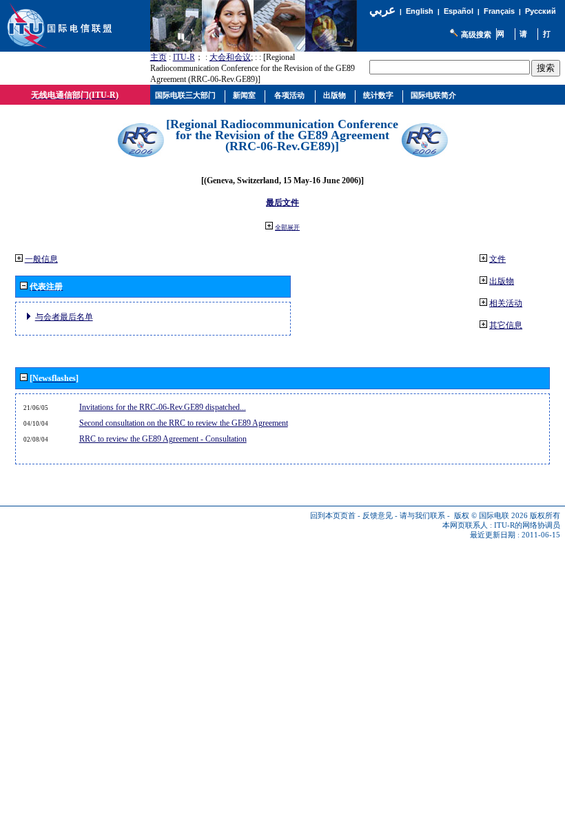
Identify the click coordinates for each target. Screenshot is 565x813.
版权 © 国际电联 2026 (491, 515)
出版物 (501, 281)
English (419, 11)
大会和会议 (230, 57)
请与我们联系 (422, 515)
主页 (158, 57)
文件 (497, 259)
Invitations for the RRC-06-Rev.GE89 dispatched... (162, 407)
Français (499, 11)
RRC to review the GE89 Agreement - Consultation (163, 439)
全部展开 (287, 227)
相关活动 (505, 303)
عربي (382, 10)
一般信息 (41, 259)
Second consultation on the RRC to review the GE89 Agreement (183, 423)
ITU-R (184, 57)
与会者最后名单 (64, 317)
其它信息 (505, 325)
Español (458, 11)
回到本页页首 (333, 515)
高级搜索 (476, 34)
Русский (540, 11)
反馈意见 (377, 515)
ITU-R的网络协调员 (527, 525)
